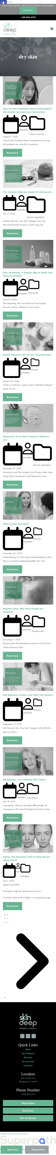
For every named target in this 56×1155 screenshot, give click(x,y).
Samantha (23, 129)
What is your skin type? (16, 524)
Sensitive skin (38, 631)
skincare (34, 369)
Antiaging (24, 876)
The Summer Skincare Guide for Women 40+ (27, 192)
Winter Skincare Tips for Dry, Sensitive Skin (27, 355)
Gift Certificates (28, 1118)
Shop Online (28, 1103)
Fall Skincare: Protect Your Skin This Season (28, 695)
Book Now (28, 1110)
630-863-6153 (29, 17)
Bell (17, 871)
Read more (12, 152)
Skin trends (33, 292)
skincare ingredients (35, 217)
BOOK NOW (28, 10)
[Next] (30, 997)
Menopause (32, 797)
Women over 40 (36, 134)
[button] (51, 29)
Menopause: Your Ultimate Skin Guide (24, 779)
